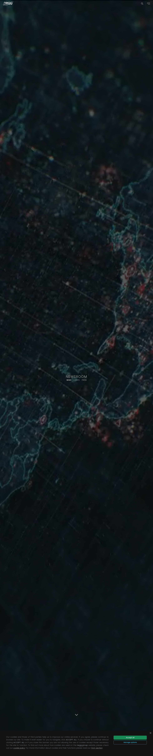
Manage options (130, 742)
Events (76, 380)
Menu (148, 3)
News (69, 380)
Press (84, 380)
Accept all (130, 737)
